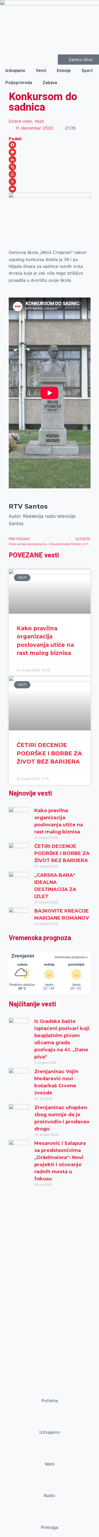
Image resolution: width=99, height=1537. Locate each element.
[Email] (50, 189)
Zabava (50, 82)
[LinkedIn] (50, 159)
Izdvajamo (15, 70)
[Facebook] (50, 144)
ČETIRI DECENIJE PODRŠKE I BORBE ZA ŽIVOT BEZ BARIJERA (49, 753)
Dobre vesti (20, 121)
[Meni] (49, 1454)
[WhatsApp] (50, 174)
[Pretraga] (49, 1517)
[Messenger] (50, 152)
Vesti (41, 70)
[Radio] (49, 1485)
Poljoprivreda (18, 82)
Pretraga (49, 1527)
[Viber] (50, 167)
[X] (50, 181)
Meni (49, 1464)
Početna (49, 1400)
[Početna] (49, 1390)
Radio (49, 1495)
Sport (87, 70)
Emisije (64, 70)
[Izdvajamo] (49, 1422)
